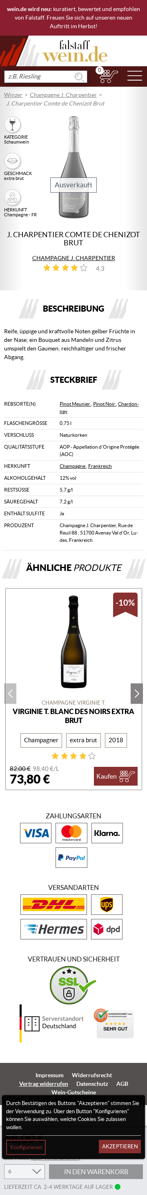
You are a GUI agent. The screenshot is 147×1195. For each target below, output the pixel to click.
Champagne (73, 466)
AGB (122, 1083)
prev (10, 693)
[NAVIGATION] (135, 76)
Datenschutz (92, 1083)
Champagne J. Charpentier (63, 95)
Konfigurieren (26, 1147)
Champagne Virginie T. (74, 703)
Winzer (13, 95)
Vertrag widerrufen (43, 1083)
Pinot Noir (104, 404)
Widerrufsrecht (92, 1075)
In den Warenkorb (96, 1171)
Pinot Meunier (75, 404)
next (137, 693)
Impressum (50, 1075)
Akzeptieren (120, 1146)
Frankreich (100, 466)
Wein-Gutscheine (73, 1092)
